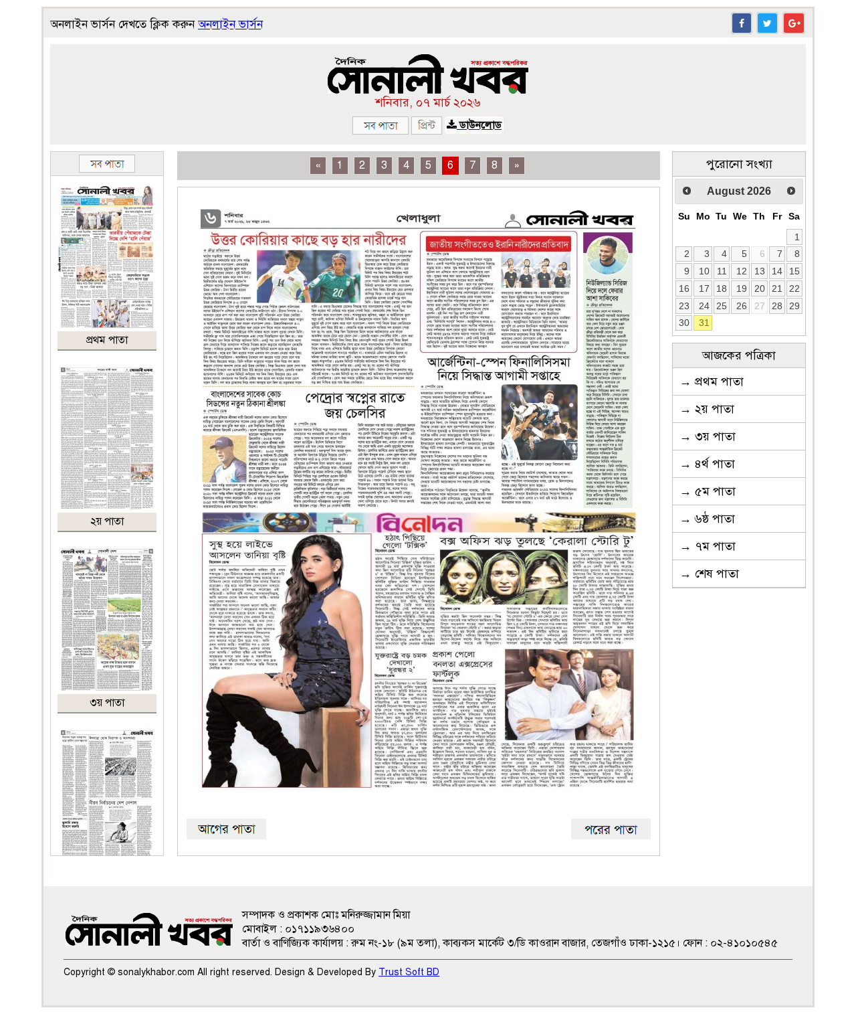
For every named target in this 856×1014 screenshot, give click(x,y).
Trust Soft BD (409, 972)
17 (704, 288)
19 (741, 288)
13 (759, 271)
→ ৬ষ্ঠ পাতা (707, 518)
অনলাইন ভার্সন (230, 24)
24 (704, 306)
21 (777, 288)
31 (704, 322)
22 (794, 288)
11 (722, 271)
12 (741, 271)
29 (794, 306)
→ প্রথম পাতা (711, 381)
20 (759, 288)
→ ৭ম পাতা (707, 546)
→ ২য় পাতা (706, 409)
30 (684, 322)
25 (721, 306)
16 (684, 288)
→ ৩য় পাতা (707, 436)
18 (721, 288)
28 (777, 306)
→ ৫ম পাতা (707, 491)
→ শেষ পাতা (709, 573)
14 (777, 271)
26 (741, 306)
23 (684, 306)
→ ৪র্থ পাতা (707, 463)
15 (794, 271)
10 (704, 271)
